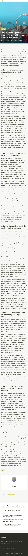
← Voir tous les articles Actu (8, 494)
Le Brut (3, 537)
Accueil (2, 45)
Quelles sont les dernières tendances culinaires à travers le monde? (12, 511)
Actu (3, 29)
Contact (17, 548)
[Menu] (25, 1)
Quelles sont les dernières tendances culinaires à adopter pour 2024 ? (12, 525)
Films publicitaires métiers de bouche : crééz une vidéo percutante (13, 520)
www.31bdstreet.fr (6, 149)
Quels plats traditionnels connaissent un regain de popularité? (12, 515)
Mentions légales (10, 548)
